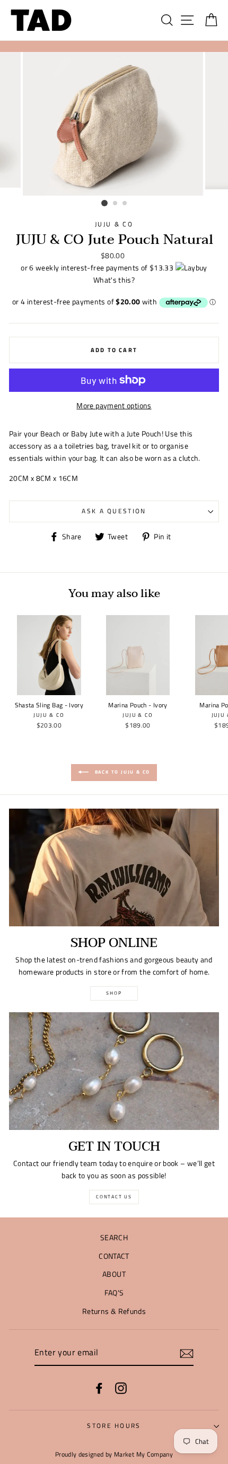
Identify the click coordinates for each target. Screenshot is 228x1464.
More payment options (113, 405)
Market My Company (143, 1454)
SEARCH (114, 1237)
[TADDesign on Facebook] (99, 1388)
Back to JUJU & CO (121, 771)
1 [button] (104, 203)
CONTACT (114, 1256)
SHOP (113, 992)
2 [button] (115, 203)
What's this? (114, 280)
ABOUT (114, 1274)
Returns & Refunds (114, 1311)
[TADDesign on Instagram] (121, 1388)
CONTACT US (114, 1196)
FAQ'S (114, 1293)
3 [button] (125, 203)
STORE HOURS (114, 1425)
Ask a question (114, 510)
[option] (114, 124)
